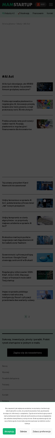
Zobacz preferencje (42, 431)
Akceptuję (9, 431)
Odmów (23, 431)
